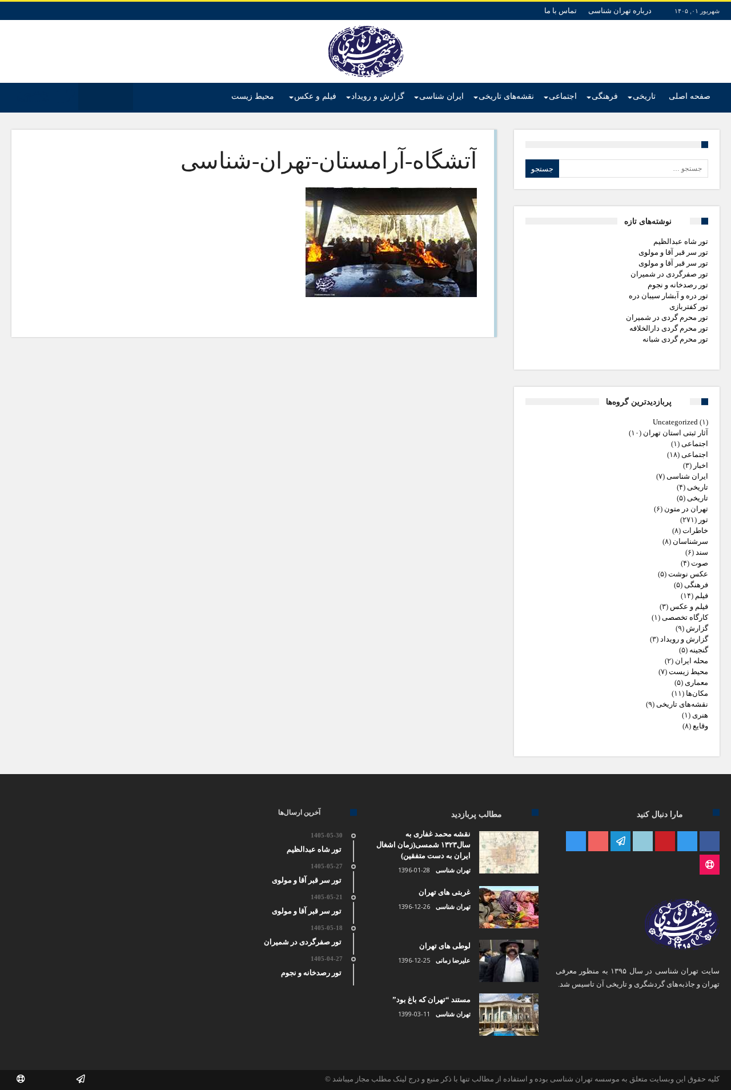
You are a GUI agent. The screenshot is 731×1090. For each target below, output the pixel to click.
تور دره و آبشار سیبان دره (668, 295)
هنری (700, 715)
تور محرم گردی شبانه (675, 339)
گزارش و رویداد (684, 639)
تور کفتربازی (688, 306)
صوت (699, 563)
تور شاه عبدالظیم (680, 241)
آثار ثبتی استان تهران (675, 432)
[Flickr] (620, 841)
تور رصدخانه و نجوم (678, 284)
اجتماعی (694, 443)
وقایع (700, 726)
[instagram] (576, 841)
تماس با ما (560, 10)
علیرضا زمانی (453, 960)
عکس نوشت (688, 574)
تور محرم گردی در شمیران (667, 317)
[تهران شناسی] (365, 25)
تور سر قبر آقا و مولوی (673, 252)
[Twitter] (687, 841)
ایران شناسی (687, 476)
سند (702, 552)
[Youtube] (598, 841)
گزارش (697, 628)
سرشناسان (690, 541)
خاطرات (695, 530)
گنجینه (698, 650)
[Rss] (710, 865)
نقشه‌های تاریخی (682, 704)
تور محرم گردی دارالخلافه (668, 328)
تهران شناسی (453, 870)
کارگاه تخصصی (685, 617)
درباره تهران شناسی (620, 10)
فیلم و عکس (689, 606)
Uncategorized (675, 422)
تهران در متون (686, 508)
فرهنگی (696, 584)
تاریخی (697, 487)
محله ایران (691, 660)
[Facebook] (710, 841)
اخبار (700, 465)
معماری (696, 682)
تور (703, 519)
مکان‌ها (697, 693)
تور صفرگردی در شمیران (669, 274)
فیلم (701, 595)
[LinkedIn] (643, 841)
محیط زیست (688, 671)
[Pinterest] (665, 841)
